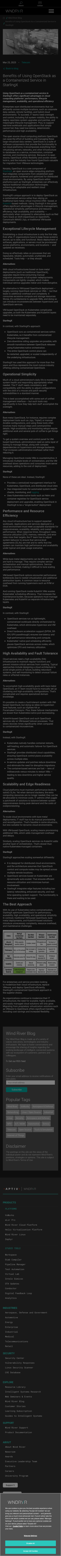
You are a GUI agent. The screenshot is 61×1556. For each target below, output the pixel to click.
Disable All (30, 1543)
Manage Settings (30, 1535)
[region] (30, 1524)
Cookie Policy (18, 1526)
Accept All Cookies (30, 1551)
